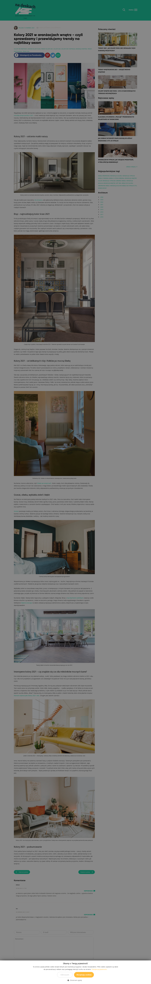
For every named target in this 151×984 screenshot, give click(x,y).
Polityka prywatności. (99, 969)
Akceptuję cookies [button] (84, 975)
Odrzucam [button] (65, 975)
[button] (75, 980)
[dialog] (75, 492)
